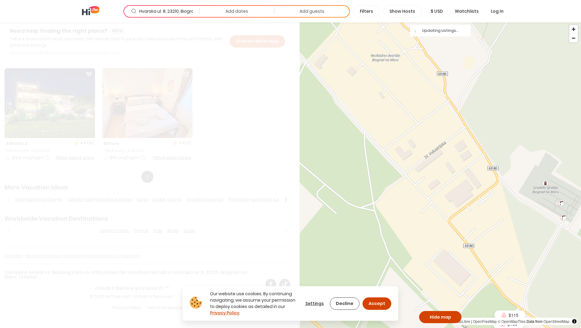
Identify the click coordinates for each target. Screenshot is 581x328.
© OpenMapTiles (512, 321)
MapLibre (462, 321)
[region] (440, 175)
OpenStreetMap (556, 321)
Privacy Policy (224, 313)
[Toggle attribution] (574, 321)
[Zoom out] (573, 38)
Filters (366, 11)
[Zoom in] (573, 29)
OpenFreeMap (485, 321)
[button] (437, 11)
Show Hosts (402, 11)
